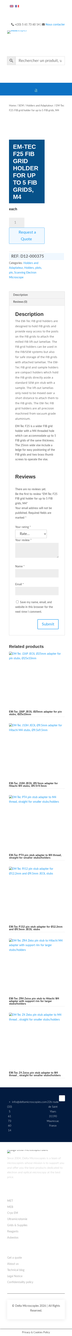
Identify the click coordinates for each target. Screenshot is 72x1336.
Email (19, 584)
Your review (23, 540)
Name (20, 566)
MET (10, 1201)
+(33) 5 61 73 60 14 (9, 1116)
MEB (10, 1207)
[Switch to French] (17, 6)
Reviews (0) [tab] (20, 302)
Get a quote (14, 1257)
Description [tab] (20, 295)
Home (12, 105)
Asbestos (12, 1237)
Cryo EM (12, 1213)
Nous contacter (55, 24)
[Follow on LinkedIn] (62, 1098)
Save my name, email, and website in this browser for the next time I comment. (34, 607)
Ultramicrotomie (17, 1219)
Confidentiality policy (20, 1282)
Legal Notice (14, 1276)
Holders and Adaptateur (39, 105)
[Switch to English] (11, 6)
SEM (21, 105)
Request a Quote (27, 235)
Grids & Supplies (17, 1225)
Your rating (23, 527)
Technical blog (15, 1270)
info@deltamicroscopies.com (29, 1102)
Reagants (12, 1231)
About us (13, 1264)
